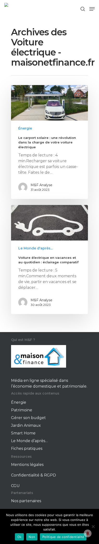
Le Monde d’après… (29, 441)
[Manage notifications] (88, 533)
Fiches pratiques (26, 448)
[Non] (93, 526)
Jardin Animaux (26, 425)
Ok (19, 537)
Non (32, 537)
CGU (15, 485)
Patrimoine (21, 410)
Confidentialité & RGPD (33, 475)
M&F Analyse (41, 185)
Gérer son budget (28, 417)
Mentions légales (27, 464)
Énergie (25, 128)
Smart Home (23, 433)
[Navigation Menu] (92, 8)
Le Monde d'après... (35, 248)
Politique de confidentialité (63, 537)
